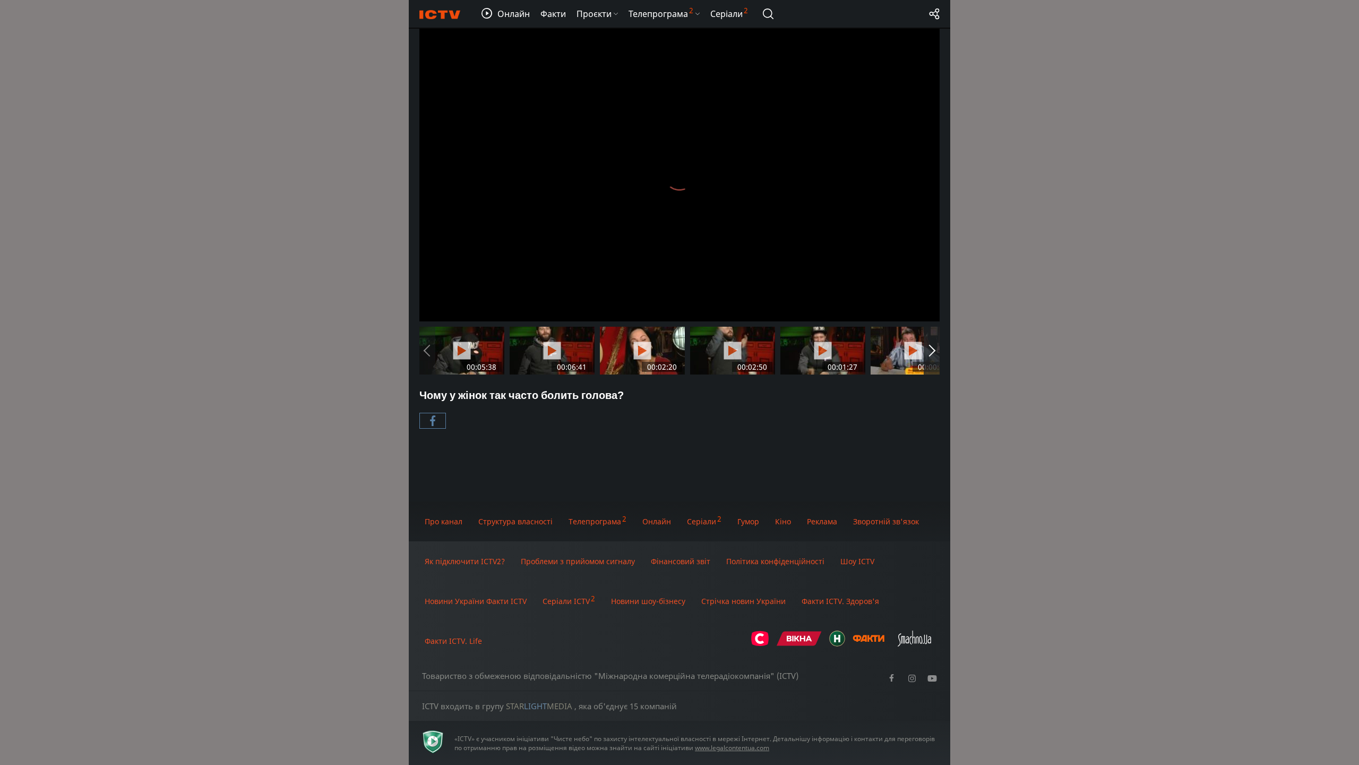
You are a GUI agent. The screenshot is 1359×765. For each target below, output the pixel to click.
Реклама (822, 521)
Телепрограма (595, 521)
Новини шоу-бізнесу (648, 601)
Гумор (748, 521)
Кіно (783, 521)
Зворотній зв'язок (886, 521)
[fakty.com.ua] (868, 644)
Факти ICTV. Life (453, 641)
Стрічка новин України (743, 601)
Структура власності (515, 521)
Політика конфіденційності (775, 561)
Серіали (701, 521)
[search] (768, 13)
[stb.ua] (760, 644)
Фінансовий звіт (680, 561)
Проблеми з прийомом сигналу (578, 561)
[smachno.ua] (914, 644)
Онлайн (656, 521)
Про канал (443, 521)
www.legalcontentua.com (732, 747)
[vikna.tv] (799, 644)
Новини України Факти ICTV (476, 601)
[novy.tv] (837, 644)
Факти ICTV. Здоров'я (840, 601)
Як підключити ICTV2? (465, 561)
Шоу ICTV (857, 561)
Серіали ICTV (566, 601)
